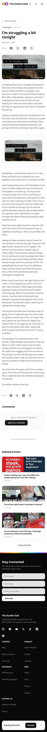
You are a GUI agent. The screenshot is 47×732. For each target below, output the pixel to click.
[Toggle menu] (42, 4)
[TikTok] (31, 629)
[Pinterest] (4, 636)
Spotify (27, 654)
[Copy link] (31, 48)
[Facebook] (11, 629)
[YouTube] (18, 629)
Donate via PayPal (9, 704)
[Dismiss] (41, 725)
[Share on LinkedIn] (24, 48)
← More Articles (23, 545)
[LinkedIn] (38, 629)
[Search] (36, 4)
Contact (27, 693)
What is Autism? (8, 654)
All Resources (7, 672)
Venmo (4, 711)
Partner (27, 686)
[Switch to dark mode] (31, 4)
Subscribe (9, 598)
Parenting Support (9, 679)
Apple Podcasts (30, 647)
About (26, 672)
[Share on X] (18, 48)
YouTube (27, 661)
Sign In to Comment (16, 423)
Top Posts (6, 661)
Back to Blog (10, 21)
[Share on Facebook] (11, 48)
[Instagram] (4, 629)
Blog (4, 647)
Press (26, 679)
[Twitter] (24, 629)
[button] (23, 67)
